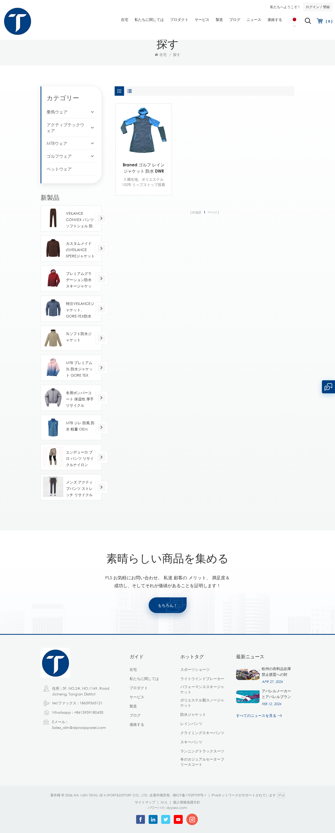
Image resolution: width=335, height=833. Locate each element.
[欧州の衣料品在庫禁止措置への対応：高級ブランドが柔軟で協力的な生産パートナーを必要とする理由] (248, 674)
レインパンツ (191, 723)
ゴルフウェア (59, 156)
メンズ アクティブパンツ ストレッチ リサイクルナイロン (79, 489)
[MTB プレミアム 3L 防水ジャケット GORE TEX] (53, 367)
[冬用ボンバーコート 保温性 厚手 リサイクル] (53, 397)
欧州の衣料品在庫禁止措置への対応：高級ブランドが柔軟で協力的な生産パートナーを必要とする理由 (276, 671)
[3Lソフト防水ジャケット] (53, 338)
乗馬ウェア (57, 112)
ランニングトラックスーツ (202, 751)
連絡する (274, 19)
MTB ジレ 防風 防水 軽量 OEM (80, 426)
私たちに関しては (149, 19)
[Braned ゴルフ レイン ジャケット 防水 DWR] (143, 131)
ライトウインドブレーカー (202, 678)
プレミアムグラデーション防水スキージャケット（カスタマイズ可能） (79, 280)
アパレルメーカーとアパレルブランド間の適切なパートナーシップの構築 (276, 694)
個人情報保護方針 (186, 802)
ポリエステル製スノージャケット (202, 702)
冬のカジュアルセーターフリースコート (202, 762)
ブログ (234, 19)
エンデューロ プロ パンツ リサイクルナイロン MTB (80, 459)
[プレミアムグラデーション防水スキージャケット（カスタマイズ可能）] (53, 278)
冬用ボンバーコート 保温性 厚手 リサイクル (80, 398)
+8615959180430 (88, 712)
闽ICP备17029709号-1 (189, 795)
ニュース (254, 19)
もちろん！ (167, 605)
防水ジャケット (193, 714)
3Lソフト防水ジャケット (79, 336)
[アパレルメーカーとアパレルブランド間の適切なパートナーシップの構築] (248, 696)
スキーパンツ (191, 742)
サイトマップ (145, 802)
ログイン (312, 7)
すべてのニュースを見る (256, 715)
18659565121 (91, 703)
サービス (202, 19)
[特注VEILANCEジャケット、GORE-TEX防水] (53, 308)
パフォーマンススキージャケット (202, 689)
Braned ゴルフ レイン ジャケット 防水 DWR (144, 168)
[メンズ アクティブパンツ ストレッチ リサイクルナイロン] (53, 487)
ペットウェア (59, 169)
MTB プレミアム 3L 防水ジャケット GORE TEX (79, 368)
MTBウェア (57, 143)
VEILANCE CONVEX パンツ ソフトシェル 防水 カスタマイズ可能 (80, 220)
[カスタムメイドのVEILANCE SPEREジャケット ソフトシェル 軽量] (53, 248)
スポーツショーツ (195, 669)
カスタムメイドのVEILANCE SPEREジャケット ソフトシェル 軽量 (80, 250)
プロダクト (179, 19)
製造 (219, 19)
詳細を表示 (140, 151)
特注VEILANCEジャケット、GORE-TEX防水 (80, 309)
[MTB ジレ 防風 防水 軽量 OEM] (53, 427)
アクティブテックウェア (65, 127)
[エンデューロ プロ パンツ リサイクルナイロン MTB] (53, 456)
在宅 (124, 19)
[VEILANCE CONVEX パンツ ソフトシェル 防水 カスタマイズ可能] (53, 218)
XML (164, 802)
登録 (326, 7)
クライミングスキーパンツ (202, 732)
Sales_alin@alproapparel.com (79, 727)
